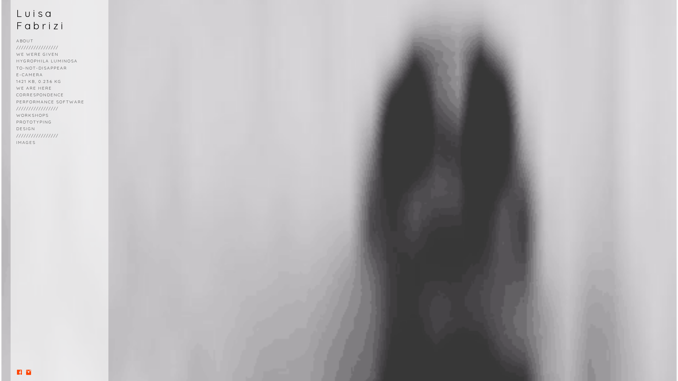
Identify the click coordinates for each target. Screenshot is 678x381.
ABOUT (25, 40)
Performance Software (50, 101)
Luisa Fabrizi (41, 19)
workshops (32, 115)
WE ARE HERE (34, 88)
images (26, 142)
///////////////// (37, 108)
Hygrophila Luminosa (47, 61)
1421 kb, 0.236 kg (38, 81)
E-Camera (29, 74)
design (25, 128)
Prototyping (34, 122)
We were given (37, 54)
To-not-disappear (41, 68)
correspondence (40, 94)
